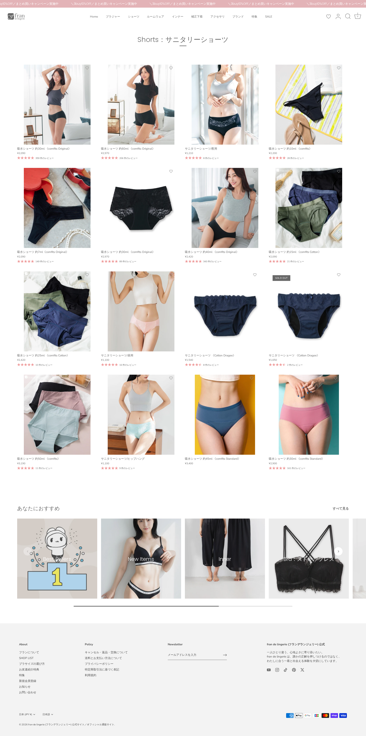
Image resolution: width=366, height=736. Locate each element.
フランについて (29, 652)
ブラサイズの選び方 (32, 664)
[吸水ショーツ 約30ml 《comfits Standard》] (309, 415)
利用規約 (90, 675)
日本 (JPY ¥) (25, 714)
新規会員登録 (27, 681)
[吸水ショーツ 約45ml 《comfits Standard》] (225, 415)
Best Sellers (57, 559)
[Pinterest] (294, 670)
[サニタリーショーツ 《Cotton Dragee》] (225, 311)
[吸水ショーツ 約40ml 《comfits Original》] (225, 208)
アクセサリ (217, 16)
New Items (141, 559)
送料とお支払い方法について (103, 658)
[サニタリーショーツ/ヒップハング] (141, 415)
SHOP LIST (26, 658)
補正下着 (197, 16)
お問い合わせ (27, 692)
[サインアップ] (225, 655)
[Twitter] (302, 670)
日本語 (46, 714)
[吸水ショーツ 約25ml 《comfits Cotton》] (57, 311)
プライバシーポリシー (99, 664)
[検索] (348, 16)
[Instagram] (277, 670)
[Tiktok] (285, 670)
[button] (27, 551)
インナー (177, 16)
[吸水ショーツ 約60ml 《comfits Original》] (141, 105)
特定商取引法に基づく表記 (102, 669)
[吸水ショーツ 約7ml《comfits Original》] (57, 208)
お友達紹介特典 (29, 669)
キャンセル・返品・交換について (106, 652)
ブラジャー (113, 16)
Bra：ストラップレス (308, 559)
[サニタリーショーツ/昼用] (141, 311)
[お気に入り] (328, 16)
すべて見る (341, 509)
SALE (268, 16)
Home (94, 16)
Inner (225, 559)
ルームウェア (155, 16)
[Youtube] (269, 670)
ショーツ (133, 16)
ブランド (238, 16)
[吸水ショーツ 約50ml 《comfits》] (57, 415)
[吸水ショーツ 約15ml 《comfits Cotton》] (309, 208)
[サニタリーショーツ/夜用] (225, 105)
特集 (254, 16)
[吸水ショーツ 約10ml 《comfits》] (309, 105)
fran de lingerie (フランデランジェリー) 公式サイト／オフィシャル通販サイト (71, 724)
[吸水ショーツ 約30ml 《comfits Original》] (57, 105)
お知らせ (24, 687)
